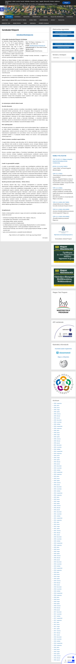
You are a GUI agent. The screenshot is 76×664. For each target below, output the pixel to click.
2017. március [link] (57, 630)
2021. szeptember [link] (58, 518)
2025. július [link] (56, 430)
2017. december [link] (58, 612)
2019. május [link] (57, 576)
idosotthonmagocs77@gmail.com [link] (37, 45)
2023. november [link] (58, 468)
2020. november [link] (58, 539)
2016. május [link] (57, 651)
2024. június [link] (57, 455)
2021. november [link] (58, 513)
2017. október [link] (57, 616)
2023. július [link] (56, 476)
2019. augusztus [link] (58, 570)
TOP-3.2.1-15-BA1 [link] (57, 173)
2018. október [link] (57, 591)
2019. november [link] (58, 564)
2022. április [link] (57, 503)
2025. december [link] (58, 420)
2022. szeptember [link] (58, 493)
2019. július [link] (56, 572)
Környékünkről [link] (43, 20)
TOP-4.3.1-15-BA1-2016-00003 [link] (61, 216)
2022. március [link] (57, 505)
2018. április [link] (57, 603)
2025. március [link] (57, 438)
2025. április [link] (57, 436)
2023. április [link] (57, 480)
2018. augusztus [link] (58, 595)
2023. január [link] (57, 484)
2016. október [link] (57, 641)
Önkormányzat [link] (36, 16)
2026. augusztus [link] (58, 403)
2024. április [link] (57, 459)
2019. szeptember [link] (58, 568)
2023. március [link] (57, 482)
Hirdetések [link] (5, 20)
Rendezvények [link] (17, 23)
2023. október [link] (57, 470)
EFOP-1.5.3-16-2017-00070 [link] (60, 166)
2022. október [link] (57, 491)
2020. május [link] (57, 551)
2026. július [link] (56, 405)
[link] (2, 9)
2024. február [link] (57, 461)
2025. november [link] (58, 422)
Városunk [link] (9, 16)
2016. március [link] (57, 655)
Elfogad (66, 2)
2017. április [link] (57, 628)
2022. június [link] (57, 499)
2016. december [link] (58, 637)
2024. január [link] (57, 463)
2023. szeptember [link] (58, 472)
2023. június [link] (57, 478)
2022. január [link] (57, 509)
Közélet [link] (53, 20)
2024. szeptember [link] (58, 451)
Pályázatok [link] (26, 16)
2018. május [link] (57, 601)
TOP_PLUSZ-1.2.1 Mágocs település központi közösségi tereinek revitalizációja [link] (62, 161)
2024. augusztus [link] (58, 453)
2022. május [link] (57, 501)
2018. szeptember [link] (58, 593)
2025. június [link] (57, 432)
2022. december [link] (58, 486)
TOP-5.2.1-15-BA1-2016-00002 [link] (61, 209)
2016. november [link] (58, 639)
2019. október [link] (57, 566)
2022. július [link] (56, 497)
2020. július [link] (56, 547)
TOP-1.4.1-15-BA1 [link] (57, 188)
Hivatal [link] (46, 16)
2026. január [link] (57, 418)
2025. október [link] (57, 424)
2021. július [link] (56, 522)
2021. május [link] (57, 526)
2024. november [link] (58, 447)
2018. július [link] (56, 597)
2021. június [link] (57, 524)
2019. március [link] (57, 580)
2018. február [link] (57, 607)
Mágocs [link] (6, 8)
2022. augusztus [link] (58, 495)
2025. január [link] (57, 443)
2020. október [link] (57, 541)
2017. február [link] (57, 632)
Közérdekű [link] (17, 16)
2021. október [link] (57, 516)
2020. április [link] (57, 553)
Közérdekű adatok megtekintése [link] (63, 348)
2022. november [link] (58, 488)
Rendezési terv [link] (6, 23)
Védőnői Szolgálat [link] (44, 23)
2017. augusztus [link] (58, 620)
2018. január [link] (57, 609)
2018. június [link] (57, 599)
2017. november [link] (58, 614)
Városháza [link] (33, 23)
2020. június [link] (57, 549)
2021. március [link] (57, 530)
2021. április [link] (57, 528)
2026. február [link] (57, 415)
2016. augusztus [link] (58, 645)
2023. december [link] (58, 466)
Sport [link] (25, 23)
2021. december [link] (58, 511)
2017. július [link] (56, 622)
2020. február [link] (57, 557)
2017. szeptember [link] (58, 618)
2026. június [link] (57, 407)
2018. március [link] (57, 605)
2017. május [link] (57, 626)
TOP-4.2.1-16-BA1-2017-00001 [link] (61, 202)
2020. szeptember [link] (58, 543)
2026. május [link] (57, 409)
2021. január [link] (57, 534)
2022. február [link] (57, 507)
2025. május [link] (57, 434)
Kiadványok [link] (70, 16)
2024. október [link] (57, 449)
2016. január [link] (57, 659)
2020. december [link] (58, 536)
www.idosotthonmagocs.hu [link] (25, 35)
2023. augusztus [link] (58, 474)
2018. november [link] (58, 589)
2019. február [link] (57, 582)
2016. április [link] (57, 653)
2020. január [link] (57, 559)
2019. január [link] (57, 584)
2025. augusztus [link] (58, 428)
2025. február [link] (57, 440)
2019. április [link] (57, 578)
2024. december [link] (58, 445)
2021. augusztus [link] (58, 520)
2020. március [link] (57, 555)
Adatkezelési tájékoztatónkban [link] (45, 4)
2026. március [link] (57, 413)
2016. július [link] (56, 647)
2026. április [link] (57, 411)
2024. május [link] (57, 457)
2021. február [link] (57, 532)
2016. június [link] (57, 649)
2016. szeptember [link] (58, 643)
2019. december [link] (58, 561)
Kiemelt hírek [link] (33, 20)
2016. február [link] (57, 657)
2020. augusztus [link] (58, 545)
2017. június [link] (57, 624)
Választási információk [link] (57, 16)
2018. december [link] (58, 586)
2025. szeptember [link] (58, 426)
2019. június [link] (57, 574)
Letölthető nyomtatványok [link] (18, 20)
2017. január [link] (57, 634)
